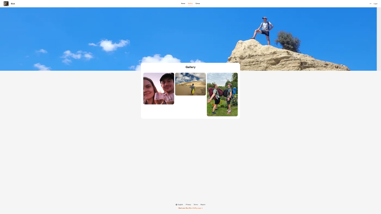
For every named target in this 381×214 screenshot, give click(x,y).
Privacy (188, 204)
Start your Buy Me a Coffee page (189, 208)
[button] (183, 3)
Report (203, 204)
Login (375, 4)
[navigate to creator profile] (6, 3)
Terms (196, 204)
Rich (13, 3)
